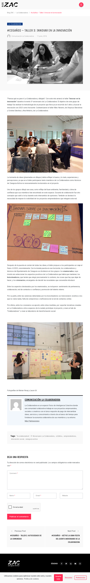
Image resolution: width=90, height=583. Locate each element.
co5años (59, 436)
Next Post (71, 531)
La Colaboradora (14, 24)
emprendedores (70, 436)
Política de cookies (31, 579)
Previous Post (20, 531)
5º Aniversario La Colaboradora (42, 436)
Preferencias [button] (80, 577)
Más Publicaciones (32, 421)
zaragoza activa (31, 439)
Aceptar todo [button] (58, 577)
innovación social (17, 439)
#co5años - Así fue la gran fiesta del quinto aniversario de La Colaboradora (66, 538)
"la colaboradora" (23, 436)
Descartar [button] (68, 577)
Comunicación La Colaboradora (42, 399)
